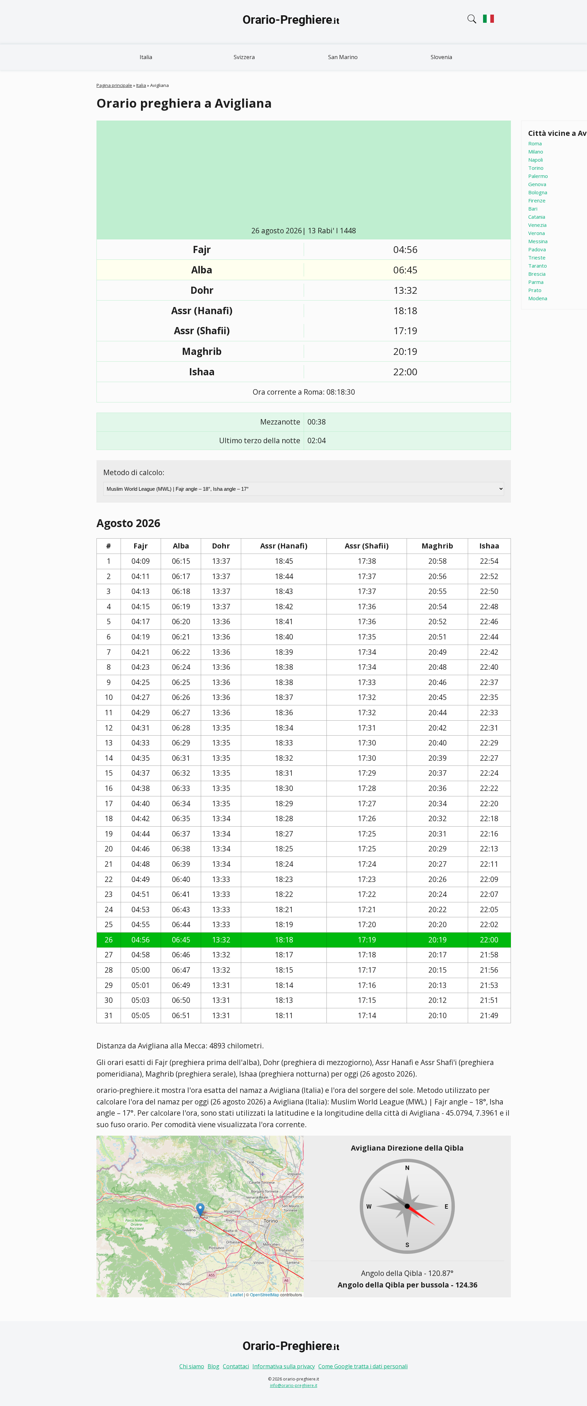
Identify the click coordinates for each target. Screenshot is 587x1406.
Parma (536, 281)
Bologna (537, 192)
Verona (536, 233)
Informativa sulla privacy (283, 1366)
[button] (200, 1210)
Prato (534, 290)
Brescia (537, 273)
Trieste (537, 257)
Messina (538, 241)
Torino (536, 167)
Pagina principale (114, 85)
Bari (532, 208)
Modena (537, 298)
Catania (536, 216)
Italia (146, 57)
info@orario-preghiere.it (293, 1385)
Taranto (537, 265)
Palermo (538, 176)
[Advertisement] (304, 174)
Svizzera (244, 57)
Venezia (537, 224)
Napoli (535, 159)
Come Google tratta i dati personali (363, 1366)
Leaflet (236, 1294)
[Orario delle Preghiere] (293, 22)
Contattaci (236, 1366)
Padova (537, 249)
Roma (535, 143)
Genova (537, 184)
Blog (213, 1366)
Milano (535, 151)
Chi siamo (191, 1366)
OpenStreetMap (264, 1294)
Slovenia (441, 57)
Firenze (537, 200)
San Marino (343, 57)
